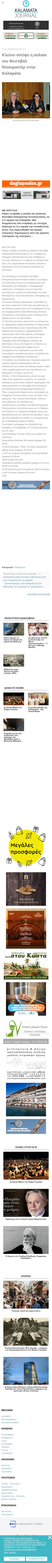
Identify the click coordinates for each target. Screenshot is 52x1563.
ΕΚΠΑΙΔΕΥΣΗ (7, 1438)
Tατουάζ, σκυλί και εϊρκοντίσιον (26, 1311)
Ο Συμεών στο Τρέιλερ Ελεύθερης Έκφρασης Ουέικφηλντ (26, 1257)
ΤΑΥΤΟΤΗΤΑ (6, 1512)
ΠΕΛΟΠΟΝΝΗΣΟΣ (8, 1420)
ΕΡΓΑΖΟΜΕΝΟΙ (7, 1435)
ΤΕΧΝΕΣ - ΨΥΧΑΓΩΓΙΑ (10, 1484)
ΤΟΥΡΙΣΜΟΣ (6, 1472)
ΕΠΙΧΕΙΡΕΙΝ (6, 1469)
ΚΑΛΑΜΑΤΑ (6, 1416)
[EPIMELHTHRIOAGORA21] (26, 1128)
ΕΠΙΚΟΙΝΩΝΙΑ (7, 1515)
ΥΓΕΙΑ (3, 1441)
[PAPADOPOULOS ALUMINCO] (26, 196)
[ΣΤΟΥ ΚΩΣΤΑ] (26, 966)
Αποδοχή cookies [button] (37, 1559)
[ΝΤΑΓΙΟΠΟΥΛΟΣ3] (26, 185)
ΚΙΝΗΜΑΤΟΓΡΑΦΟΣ (9, 1490)
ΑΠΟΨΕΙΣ (5, 1447)
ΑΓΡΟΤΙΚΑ (5, 1466)
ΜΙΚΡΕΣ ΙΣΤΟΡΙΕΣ (9, 1499)
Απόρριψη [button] (14, 1559)
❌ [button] (50, 1537)
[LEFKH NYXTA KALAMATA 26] (26, 848)
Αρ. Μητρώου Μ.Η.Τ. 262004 (29, 1524)
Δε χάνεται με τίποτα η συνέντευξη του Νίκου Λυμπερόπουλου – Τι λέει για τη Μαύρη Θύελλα (38, 642)
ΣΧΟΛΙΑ (4, 1450)
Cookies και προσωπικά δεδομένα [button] (20, 1549)
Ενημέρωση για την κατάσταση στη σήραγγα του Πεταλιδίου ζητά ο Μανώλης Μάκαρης (13, 737)
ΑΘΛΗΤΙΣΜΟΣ (7, 1493)
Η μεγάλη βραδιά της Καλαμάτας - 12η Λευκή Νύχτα (37, 709)
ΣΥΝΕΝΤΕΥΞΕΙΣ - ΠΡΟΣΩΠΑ (13, 1496)
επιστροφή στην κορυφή (38, 594)
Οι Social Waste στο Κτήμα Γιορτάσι (13, 708)
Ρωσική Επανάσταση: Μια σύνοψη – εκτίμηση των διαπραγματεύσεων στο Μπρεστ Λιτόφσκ (26, 1349)
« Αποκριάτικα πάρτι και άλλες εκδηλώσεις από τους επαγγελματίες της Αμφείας (24, 577)
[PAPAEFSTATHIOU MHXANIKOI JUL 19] (26, 1101)
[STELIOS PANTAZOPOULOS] (26, 1065)
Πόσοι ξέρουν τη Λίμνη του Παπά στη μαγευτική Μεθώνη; (13, 640)
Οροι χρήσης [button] (10, 1552)
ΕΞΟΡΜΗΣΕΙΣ (7, 1453)
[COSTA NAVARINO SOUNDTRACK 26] (26, 930)
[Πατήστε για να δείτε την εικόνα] (26, 100)
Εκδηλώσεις (20, 567)
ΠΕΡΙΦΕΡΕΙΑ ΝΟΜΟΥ (10, 1423)
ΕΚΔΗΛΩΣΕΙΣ (7, 1487)
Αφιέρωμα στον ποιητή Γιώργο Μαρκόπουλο (26, 1219)
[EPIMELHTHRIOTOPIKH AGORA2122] (26, 486)
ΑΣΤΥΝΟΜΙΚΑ (7, 1444)
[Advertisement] (26, 151)
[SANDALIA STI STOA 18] (26, 890)
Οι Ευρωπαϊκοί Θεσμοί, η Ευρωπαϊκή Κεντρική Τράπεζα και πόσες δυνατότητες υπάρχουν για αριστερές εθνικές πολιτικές (26, 1389)
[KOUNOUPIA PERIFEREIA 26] (26, 1000)
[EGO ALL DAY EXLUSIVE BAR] (26, 26)
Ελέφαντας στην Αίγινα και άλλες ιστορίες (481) (11, 671)
